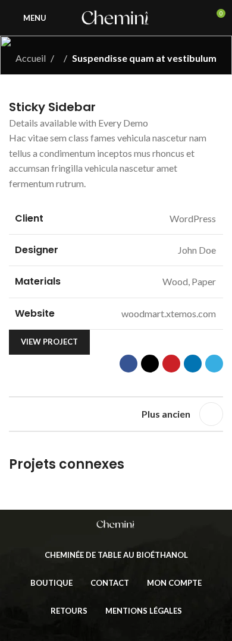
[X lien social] (150, 363)
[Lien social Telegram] (214, 363)
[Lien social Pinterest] (171, 363)
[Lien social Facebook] (128, 363)
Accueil (30, 58)
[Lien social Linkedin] (193, 363)
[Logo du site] (116, 16)
